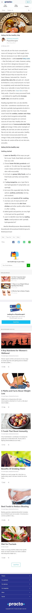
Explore (9, 10)
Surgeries (27, 6)
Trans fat (8, 237)
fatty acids (26, 59)
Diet (3, 237)
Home (3, 10)
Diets (18, 237)
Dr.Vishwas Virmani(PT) (12, 38)
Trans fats (19, 91)
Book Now (16, 322)
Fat (14, 237)
